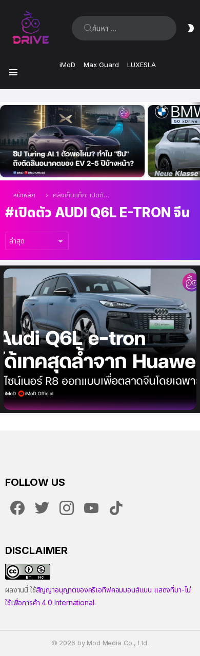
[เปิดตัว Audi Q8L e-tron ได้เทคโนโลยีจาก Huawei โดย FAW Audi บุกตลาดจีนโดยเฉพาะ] (100, 339)
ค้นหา (88, 28)
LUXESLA (141, 64)
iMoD (67, 64)
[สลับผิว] (191, 28)
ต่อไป (195, 141)
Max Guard (101, 64)
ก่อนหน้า (5, 141)
